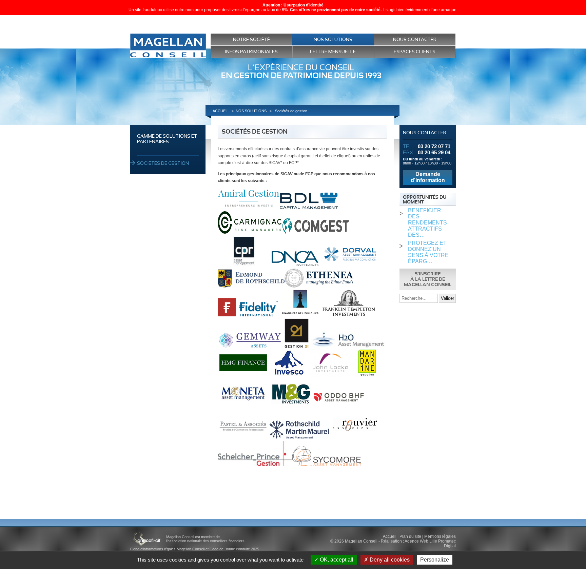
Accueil (389, 536)
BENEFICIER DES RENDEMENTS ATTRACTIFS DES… (427, 223)
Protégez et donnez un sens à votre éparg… (428, 252)
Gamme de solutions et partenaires (167, 138)
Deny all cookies (389, 560)
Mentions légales (440, 536)
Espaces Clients (414, 51)
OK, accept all (335, 560)
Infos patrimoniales (251, 51)
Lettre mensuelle (333, 51)
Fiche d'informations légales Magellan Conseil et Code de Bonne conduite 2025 (194, 549)
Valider (447, 298)
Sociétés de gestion (163, 163)
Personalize (434, 560)
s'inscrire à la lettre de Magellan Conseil (427, 279)
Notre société (251, 39)
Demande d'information (428, 177)
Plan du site (410, 536)
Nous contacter (414, 39)
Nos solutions (333, 39)
